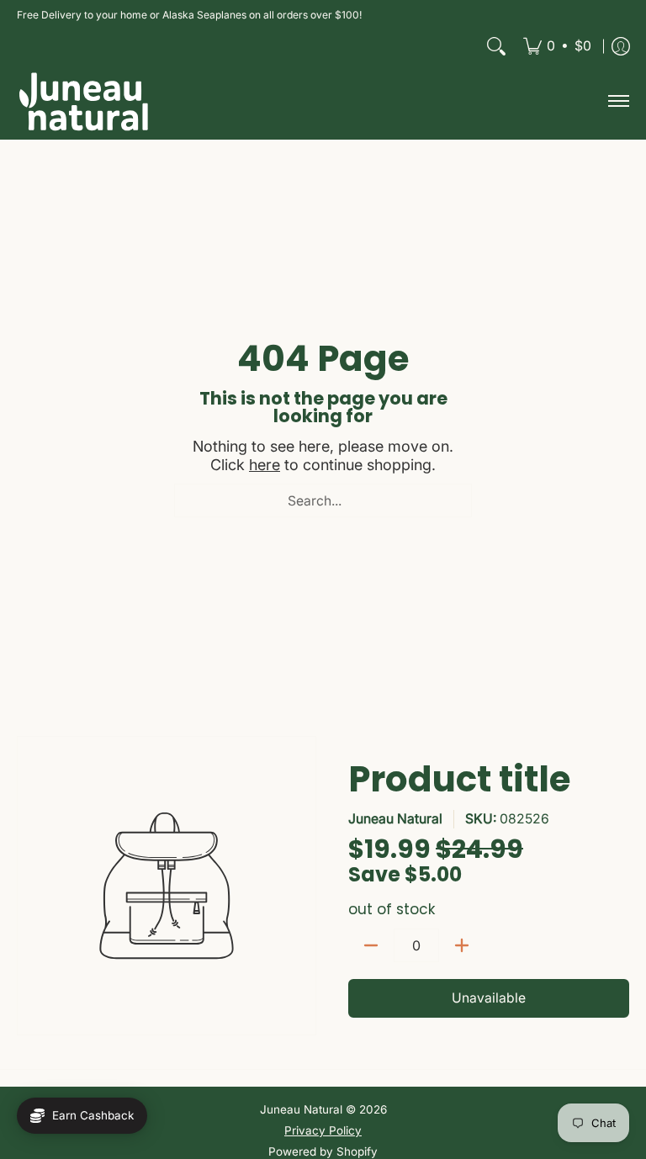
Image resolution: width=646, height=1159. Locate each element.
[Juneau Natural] (84, 101)
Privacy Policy (323, 1130)
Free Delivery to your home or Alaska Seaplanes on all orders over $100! (189, 14)
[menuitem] (557, 46)
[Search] (496, 46)
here (264, 465)
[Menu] (617, 101)
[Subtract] (371, 945)
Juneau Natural (395, 819)
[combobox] (323, 500)
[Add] (461, 945)
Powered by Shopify (323, 1151)
